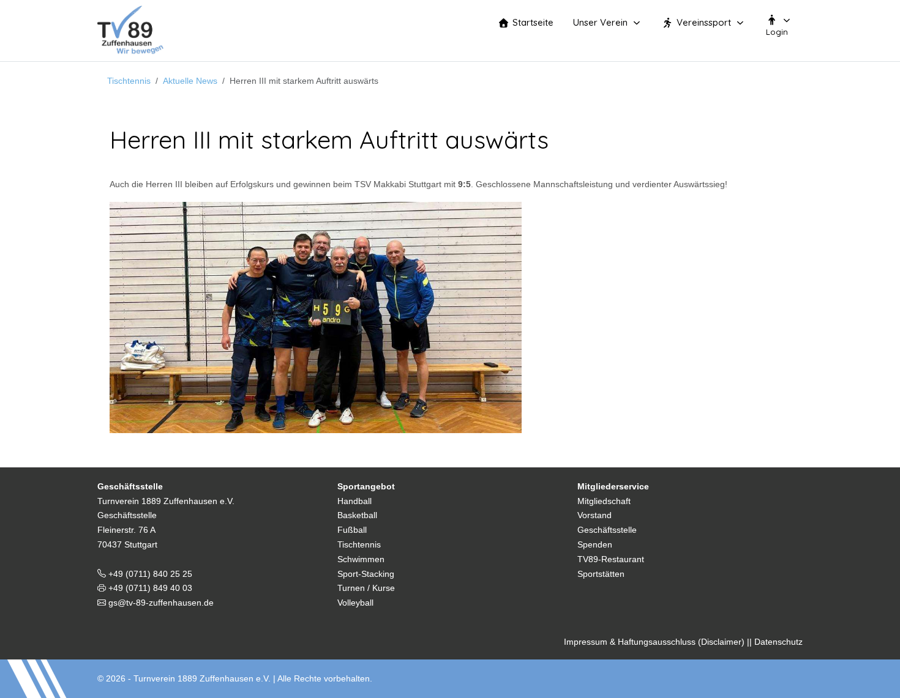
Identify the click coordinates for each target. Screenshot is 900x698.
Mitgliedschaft (604, 501)
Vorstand (594, 515)
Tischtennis (359, 544)
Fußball (352, 530)
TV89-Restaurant (610, 559)
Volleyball (355, 602)
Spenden (594, 544)
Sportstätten (600, 574)
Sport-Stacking (365, 574)
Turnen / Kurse (366, 588)
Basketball (357, 515)
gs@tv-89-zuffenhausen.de (160, 602)
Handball (354, 501)
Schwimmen (360, 559)
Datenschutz (778, 642)
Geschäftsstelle (607, 530)
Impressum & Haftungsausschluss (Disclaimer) (654, 642)
